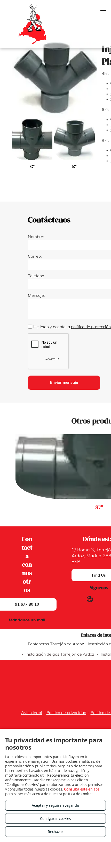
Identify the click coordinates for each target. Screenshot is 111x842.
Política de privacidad (66, 712)
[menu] (103, 10)
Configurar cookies (55, 818)
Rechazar (55, 831)
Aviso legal (31, 712)
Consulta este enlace (81, 789)
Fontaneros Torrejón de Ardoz (56, 643)
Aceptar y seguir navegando (55, 805)
